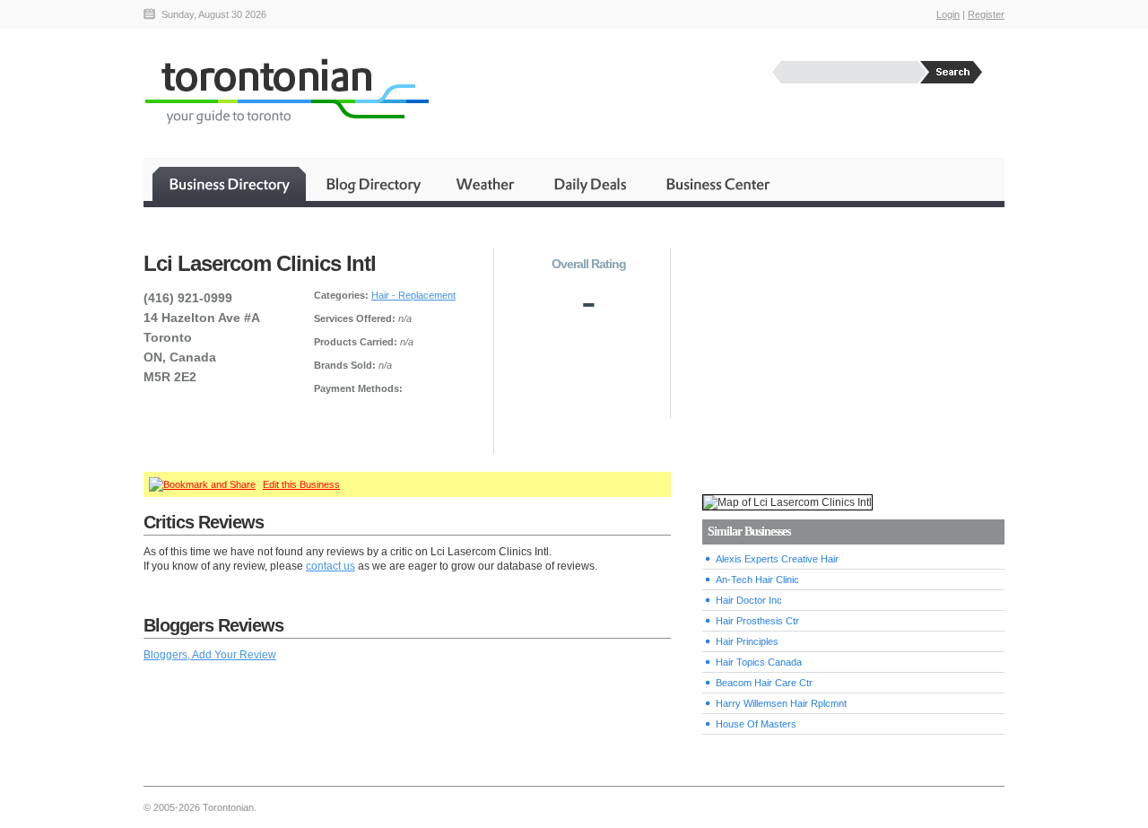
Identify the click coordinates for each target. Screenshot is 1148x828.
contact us (330, 566)
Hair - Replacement (413, 295)
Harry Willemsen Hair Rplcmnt (781, 703)
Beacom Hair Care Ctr (764, 682)
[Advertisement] (853, 350)
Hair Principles (747, 641)
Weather (486, 184)
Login (948, 14)
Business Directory (229, 184)
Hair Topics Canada (759, 662)
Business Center (716, 184)
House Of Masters (756, 724)
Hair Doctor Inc (749, 600)
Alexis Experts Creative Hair (777, 558)
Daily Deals (591, 184)
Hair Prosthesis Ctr (757, 620)
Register (986, 14)
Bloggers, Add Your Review (210, 655)
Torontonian (286, 91)
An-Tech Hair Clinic (757, 579)
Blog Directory (372, 184)
